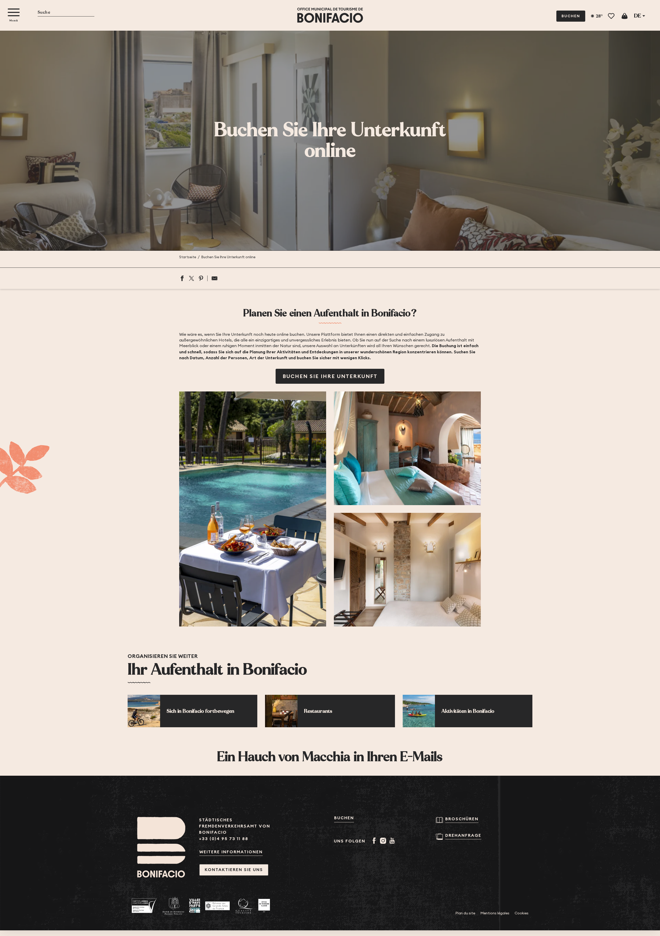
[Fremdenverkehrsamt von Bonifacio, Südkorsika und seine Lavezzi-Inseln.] (330, 15)
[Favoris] (611, 16)
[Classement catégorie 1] (264, 906)
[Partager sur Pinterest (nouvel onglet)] (201, 278)
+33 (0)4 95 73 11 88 (223, 838)
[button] (66, 12)
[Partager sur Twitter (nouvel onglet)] (191, 278)
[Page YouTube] (393, 841)
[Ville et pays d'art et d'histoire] (194, 906)
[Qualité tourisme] (244, 906)
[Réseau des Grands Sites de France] (217, 905)
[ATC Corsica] (144, 905)
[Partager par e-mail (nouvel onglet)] (212, 278)
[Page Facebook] (375, 841)
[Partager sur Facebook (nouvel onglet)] (182, 278)
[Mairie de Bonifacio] (173, 906)
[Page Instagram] (384, 841)
